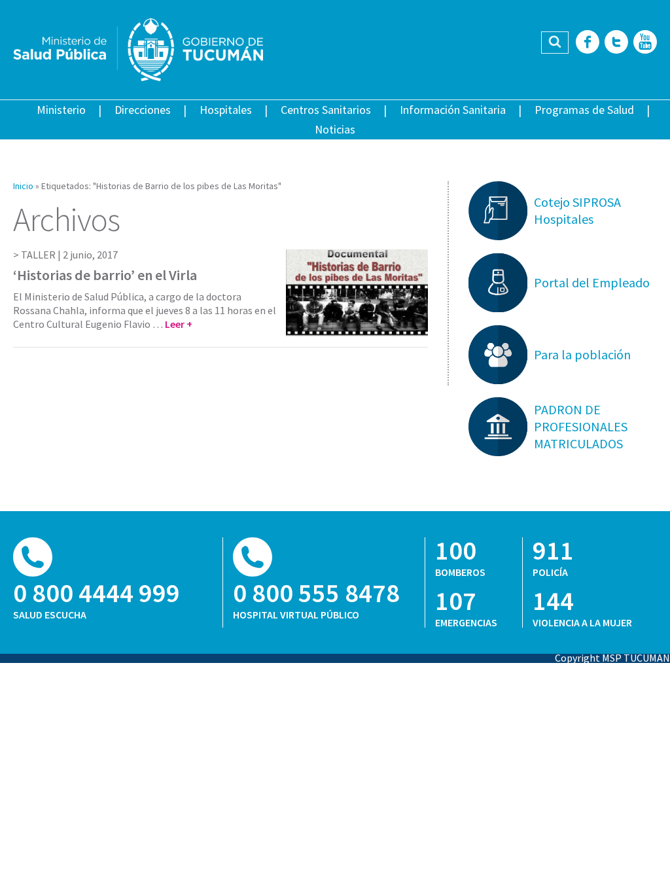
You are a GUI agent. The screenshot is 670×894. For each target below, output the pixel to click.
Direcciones (143, 109)
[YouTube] (645, 43)
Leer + (178, 324)
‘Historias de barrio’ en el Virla (105, 275)
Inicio (23, 186)
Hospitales (226, 109)
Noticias (335, 129)
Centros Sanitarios (326, 109)
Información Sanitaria (453, 109)
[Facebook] (587, 43)
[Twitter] (616, 43)
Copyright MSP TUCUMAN (612, 658)
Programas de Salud (584, 109)
